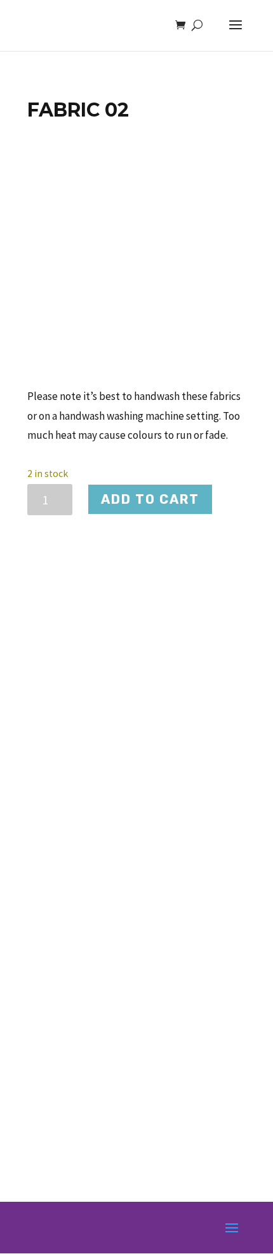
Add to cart (150, 499)
